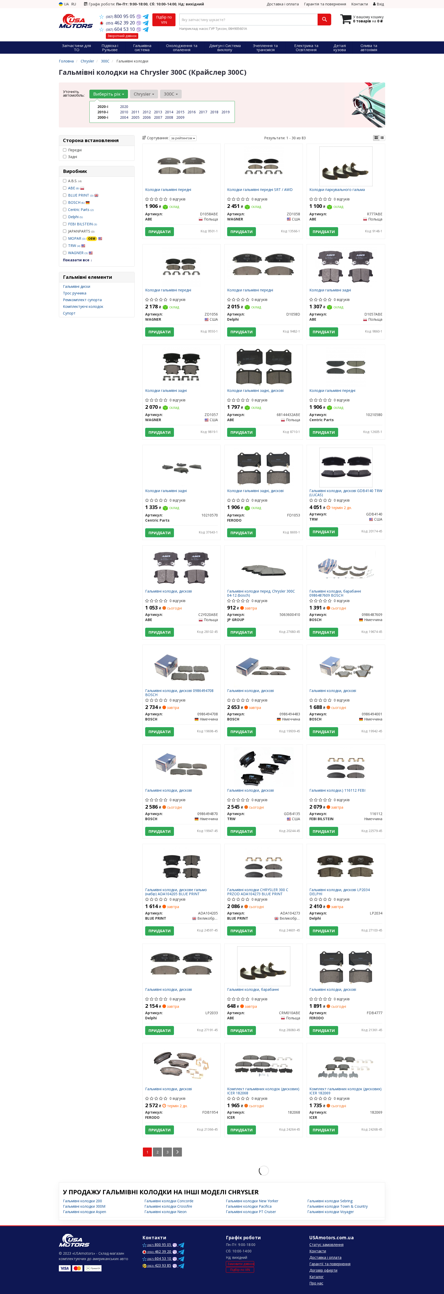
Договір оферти (323, 1270)
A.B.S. (74, 180)
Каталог (316, 1276)
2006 (147, 117)
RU (73, 4)
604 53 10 (121, 29)
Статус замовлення (326, 1244)
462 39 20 (121, 23)
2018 (214, 111)
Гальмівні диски (76, 286)
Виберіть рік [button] (107, 94)
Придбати (160, 231)
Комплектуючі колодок (83, 306)
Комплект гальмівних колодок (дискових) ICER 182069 (345, 1091)
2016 (192, 111)
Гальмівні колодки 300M (84, 1206)
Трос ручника (74, 293)
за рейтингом (182, 138)
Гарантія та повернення (325, 4)
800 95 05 (121, 16)
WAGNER (78, 252)
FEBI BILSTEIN (82, 223)
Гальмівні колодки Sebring (330, 1200)
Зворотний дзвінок (122, 36)
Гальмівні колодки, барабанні (253, 989)
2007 (158, 117)
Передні (75, 149)
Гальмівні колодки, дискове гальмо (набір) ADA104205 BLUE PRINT (176, 892)
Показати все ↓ (77, 259)
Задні (72, 156)
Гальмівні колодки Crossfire (168, 1206)
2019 (225, 111)
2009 (180, 117)
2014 (169, 111)
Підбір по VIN (164, 20)
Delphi (75, 216)
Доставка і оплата (283, 4)
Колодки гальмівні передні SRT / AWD (260, 190)
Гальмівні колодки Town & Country (337, 1206)
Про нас (316, 1283)
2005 (135, 117)
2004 (124, 117)
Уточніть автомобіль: (74, 93)
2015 (180, 111)
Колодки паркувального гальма (337, 190)
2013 (158, 111)
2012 (147, 111)
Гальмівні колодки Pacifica (249, 1206)
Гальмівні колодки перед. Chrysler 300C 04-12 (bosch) (261, 593)
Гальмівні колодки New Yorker (252, 1200)
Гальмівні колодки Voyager (330, 1211)
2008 (169, 117)
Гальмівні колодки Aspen (84, 1211)
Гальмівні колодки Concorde (168, 1200)
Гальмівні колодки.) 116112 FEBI (337, 790)
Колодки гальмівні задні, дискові (255, 391)
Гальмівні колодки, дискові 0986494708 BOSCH (179, 693)
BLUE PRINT (80, 195)
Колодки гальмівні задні (330, 290)
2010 (124, 111)
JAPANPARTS (81, 231)
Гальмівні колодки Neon (165, 1211)
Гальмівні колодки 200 (82, 1200)
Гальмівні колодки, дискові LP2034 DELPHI (339, 892)
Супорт (69, 313)
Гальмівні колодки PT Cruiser (251, 1211)
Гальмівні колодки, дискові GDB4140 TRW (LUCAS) (345, 493)
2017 (203, 111)
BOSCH (76, 202)
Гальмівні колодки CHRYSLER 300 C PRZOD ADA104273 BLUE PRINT (257, 892)
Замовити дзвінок (240, 1264)
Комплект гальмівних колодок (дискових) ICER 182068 (263, 1091)
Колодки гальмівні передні (168, 190)
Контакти (359, 4)
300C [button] (169, 94)
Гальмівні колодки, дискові (168, 591)
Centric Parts (81, 209)
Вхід (380, 4)
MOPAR (81, 238)
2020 (124, 106)
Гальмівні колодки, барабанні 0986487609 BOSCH (335, 593)
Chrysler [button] (143, 94)
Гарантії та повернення (329, 1263)
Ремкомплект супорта (82, 299)
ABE (73, 188)
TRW (74, 245)
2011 (135, 111)
